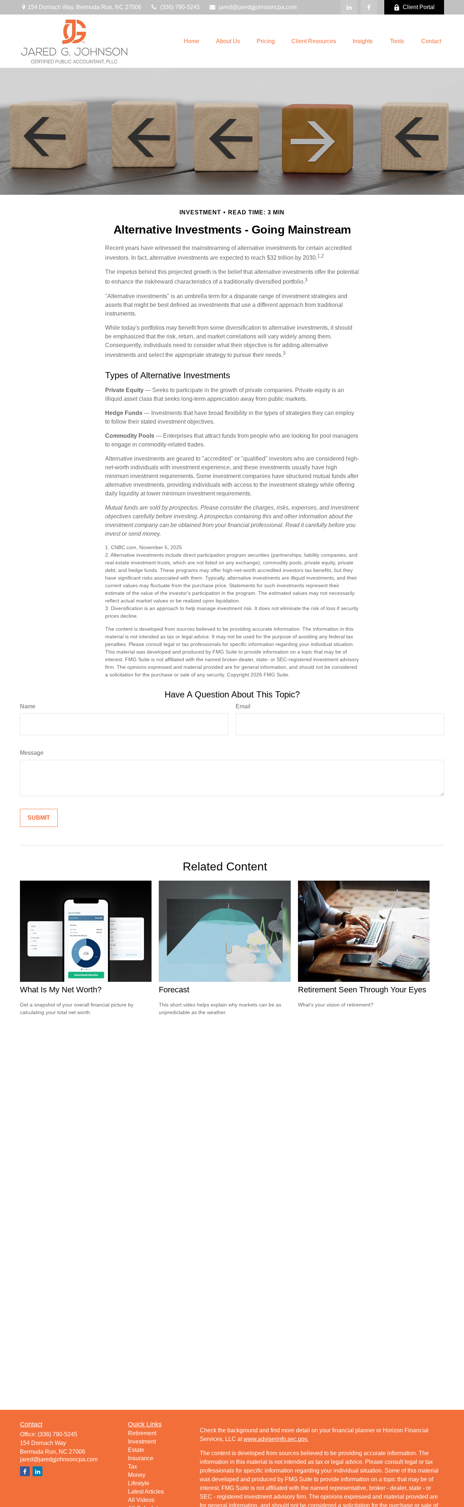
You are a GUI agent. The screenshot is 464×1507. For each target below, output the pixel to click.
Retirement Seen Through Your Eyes (362, 989)
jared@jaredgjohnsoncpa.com (258, 7)
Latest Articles (146, 1492)
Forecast (174, 989)
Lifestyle (138, 1483)
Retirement (142, 1433)
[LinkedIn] (349, 7)
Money (136, 1475)
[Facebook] (369, 7)
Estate (136, 1450)
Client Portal (419, 7)
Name (28, 706)
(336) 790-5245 (180, 7)
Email (243, 706)
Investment (142, 1441)
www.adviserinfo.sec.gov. (276, 1439)
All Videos (141, 1500)
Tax (132, 1466)
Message (32, 753)
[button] (191, 41)
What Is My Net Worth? (61, 989)
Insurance (140, 1458)
